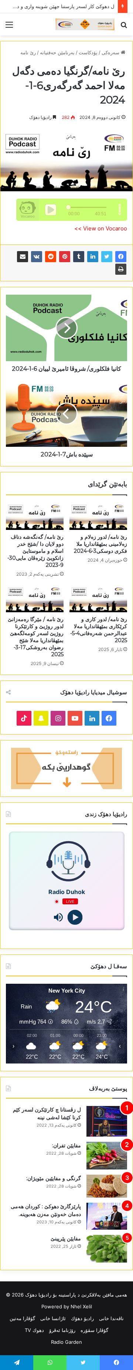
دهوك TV (34, 1330)
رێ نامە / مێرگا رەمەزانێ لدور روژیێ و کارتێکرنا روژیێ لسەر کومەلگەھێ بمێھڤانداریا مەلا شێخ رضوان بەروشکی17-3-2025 (36, 637)
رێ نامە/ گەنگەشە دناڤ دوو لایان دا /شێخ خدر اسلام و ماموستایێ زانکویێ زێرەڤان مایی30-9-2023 (35, 551)
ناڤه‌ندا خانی (111, 1318)
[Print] (120, 269)
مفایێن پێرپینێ (66, 1238)
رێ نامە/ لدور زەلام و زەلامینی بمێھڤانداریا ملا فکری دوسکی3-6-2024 (100, 544)
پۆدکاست (88, 52)
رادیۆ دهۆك (82, 1318)
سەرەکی (111, 52)
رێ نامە (28, 52)
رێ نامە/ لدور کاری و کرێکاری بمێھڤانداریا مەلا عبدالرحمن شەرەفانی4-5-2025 (98, 630)
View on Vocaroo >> (100, 228)
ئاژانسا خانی (53, 1318)
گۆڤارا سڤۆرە (94, 1330)
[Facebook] (120, 256)
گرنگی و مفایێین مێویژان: (53, 1178)
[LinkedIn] (92, 256)
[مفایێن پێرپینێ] (106, 1249)
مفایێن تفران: (66, 1145)
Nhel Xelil (81, 1306)
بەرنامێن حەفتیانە (57, 52)
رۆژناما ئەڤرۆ (62, 1330)
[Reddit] (50, 256)
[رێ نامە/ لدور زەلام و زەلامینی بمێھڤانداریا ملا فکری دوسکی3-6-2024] (98, 516)
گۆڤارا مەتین (22, 1318)
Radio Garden (66, 1342)
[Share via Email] (22, 256)
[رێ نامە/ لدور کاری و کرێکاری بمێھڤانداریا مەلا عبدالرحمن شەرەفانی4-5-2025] (98, 599)
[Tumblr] (78, 256)
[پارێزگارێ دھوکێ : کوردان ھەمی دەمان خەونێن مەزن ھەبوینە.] (106, 1216)
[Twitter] (106, 256)
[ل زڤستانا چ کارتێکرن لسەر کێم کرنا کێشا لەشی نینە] (106, 1121)
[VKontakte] (36, 256)
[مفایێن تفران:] (106, 1155)
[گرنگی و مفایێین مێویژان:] (106, 1186)
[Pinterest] (64, 256)
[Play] (74, 917)
